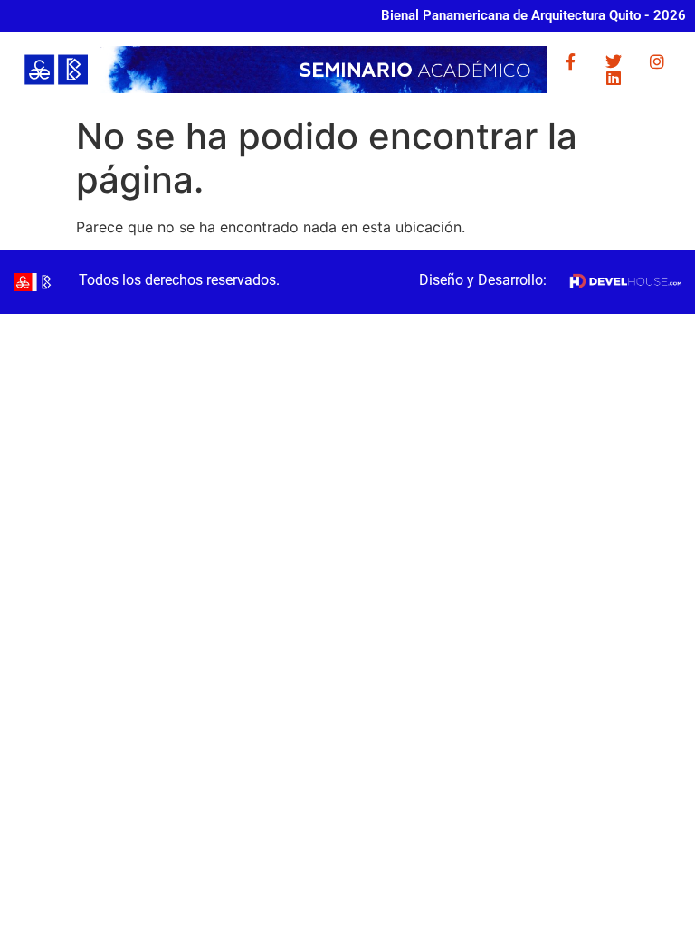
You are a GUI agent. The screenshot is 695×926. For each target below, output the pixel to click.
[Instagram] (657, 61)
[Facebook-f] (570, 61)
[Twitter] (613, 61)
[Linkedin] (613, 78)
